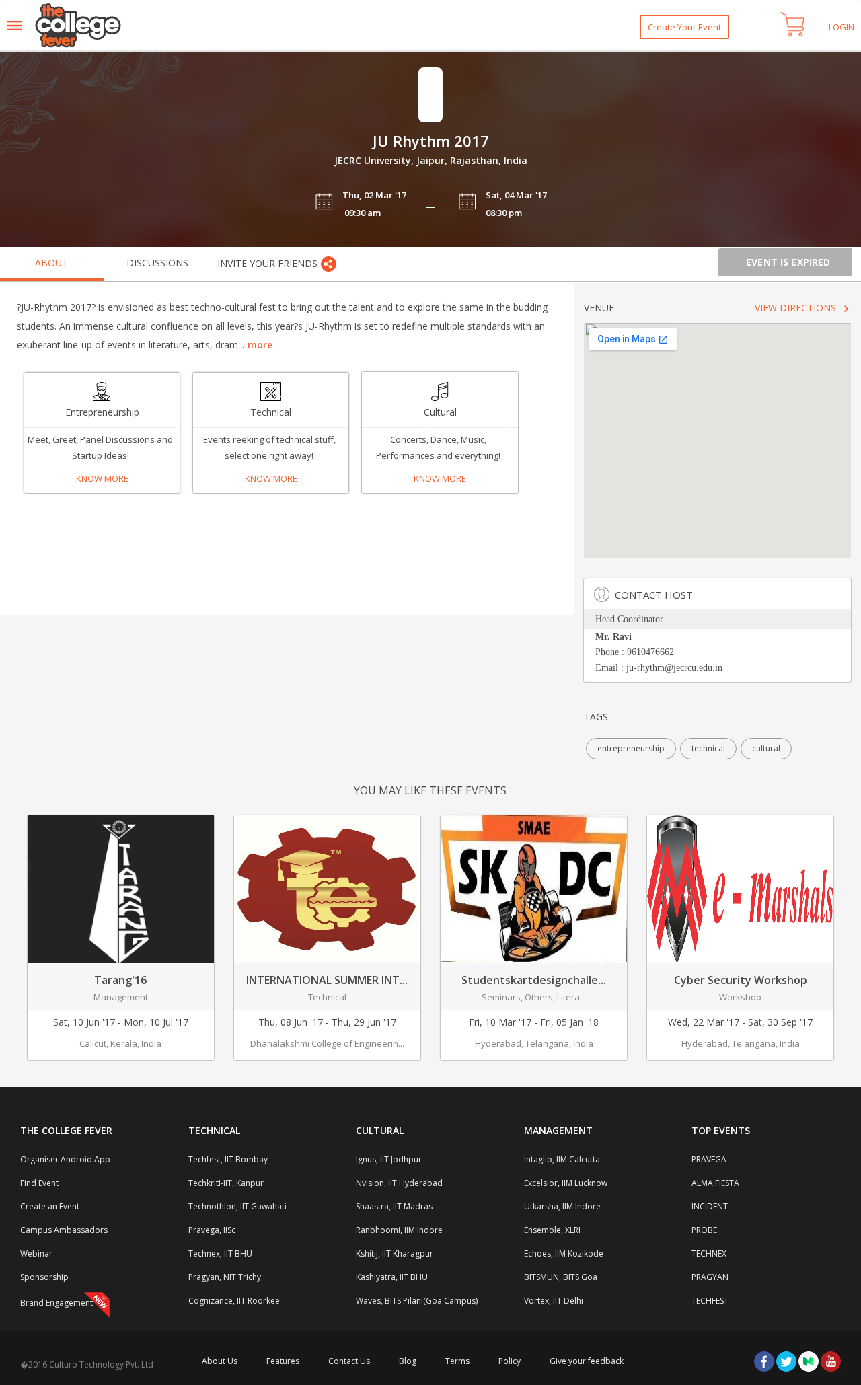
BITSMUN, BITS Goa (560, 1277)
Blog (407, 1361)
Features (282, 1361)
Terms (457, 1361)
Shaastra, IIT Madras (394, 1206)
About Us (219, 1361)
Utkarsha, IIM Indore (562, 1206)
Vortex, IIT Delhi (553, 1300)
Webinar (36, 1253)
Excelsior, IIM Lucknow (565, 1183)
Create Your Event (684, 27)
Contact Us (349, 1361)
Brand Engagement (56, 1302)
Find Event (39, 1183)
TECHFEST (709, 1300)
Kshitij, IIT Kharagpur (394, 1253)
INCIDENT (709, 1206)
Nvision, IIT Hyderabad (399, 1183)
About (51, 262)
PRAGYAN (709, 1277)
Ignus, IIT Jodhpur (389, 1159)
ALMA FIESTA (715, 1183)
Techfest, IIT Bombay (228, 1159)
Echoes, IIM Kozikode (563, 1253)
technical (708, 748)
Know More (102, 478)
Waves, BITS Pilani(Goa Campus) (417, 1300)
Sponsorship (44, 1277)
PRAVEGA (708, 1159)
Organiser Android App (65, 1159)
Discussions (157, 262)
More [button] (260, 344)
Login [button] (841, 27)
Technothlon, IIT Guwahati (237, 1206)
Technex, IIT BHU (220, 1253)
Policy (509, 1361)
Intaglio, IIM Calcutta (562, 1159)
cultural (766, 748)
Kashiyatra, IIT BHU (392, 1277)
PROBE (704, 1230)
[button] (792, 24)
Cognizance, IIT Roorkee (234, 1300)
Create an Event (49, 1206)
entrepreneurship (631, 748)
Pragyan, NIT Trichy (224, 1277)
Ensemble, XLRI (552, 1230)
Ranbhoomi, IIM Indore (399, 1230)
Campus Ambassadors (64, 1230)
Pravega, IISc (211, 1230)
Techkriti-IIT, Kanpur (226, 1183)
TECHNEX (708, 1253)
